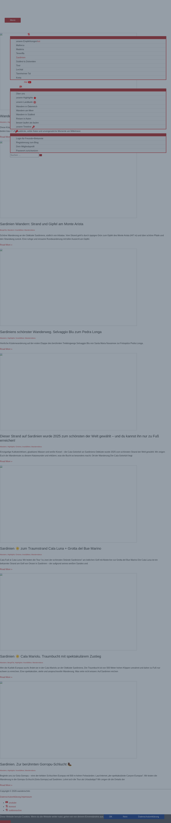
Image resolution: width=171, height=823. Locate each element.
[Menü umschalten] (88, 37)
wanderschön (15, 7)
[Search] (40, 155)
